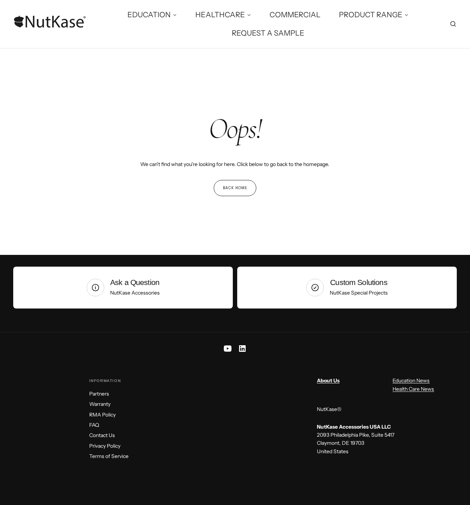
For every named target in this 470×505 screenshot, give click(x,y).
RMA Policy (102, 414)
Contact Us (102, 435)
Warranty (100, 404)
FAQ (94, 425)
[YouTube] (227, 348)
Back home (235, 188)
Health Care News (413, 389)
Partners (99, 393)
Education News (411, 380)
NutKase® (329, 409)
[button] (453, 25)
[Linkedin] (242, 348)
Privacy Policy (104, 446)
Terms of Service (109, 456)
